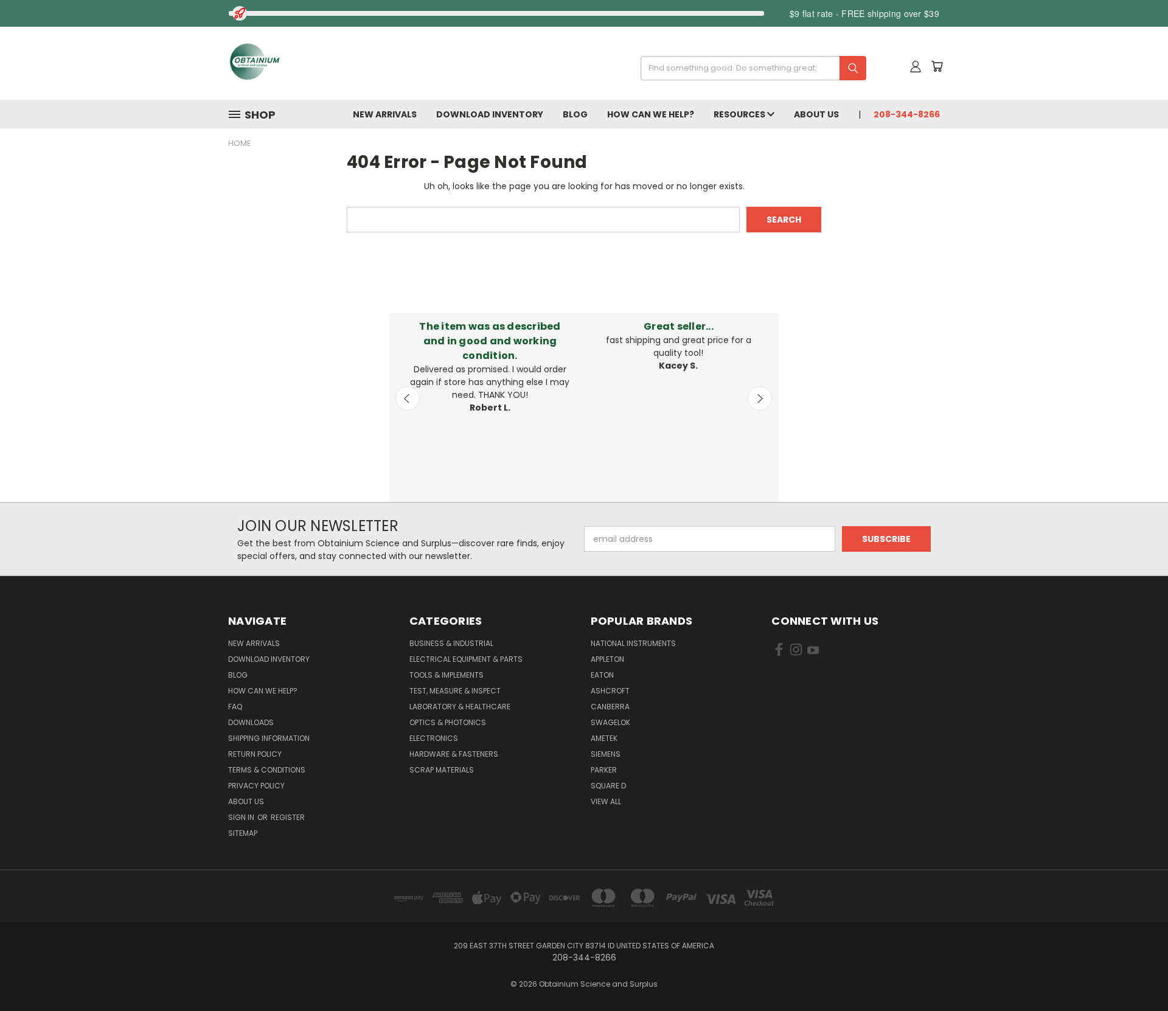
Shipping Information (269, 738)
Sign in (242, 817)
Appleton (607, 659)
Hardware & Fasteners (453, 754)
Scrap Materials (441, 770)
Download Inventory (489, 114)
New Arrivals (385, 114)
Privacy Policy (256, 785)
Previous (407, 398)
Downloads (251, 722)
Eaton (602, 675)
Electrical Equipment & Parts (466, 659)
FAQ (235, 706)
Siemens (605, 754)
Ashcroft (610, 691)
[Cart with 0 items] (937, 66)
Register (288, 817)
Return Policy (255, 754)
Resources (740, 114)
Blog (575, 114)
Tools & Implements (446, 675)
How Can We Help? (650, 114)
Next (760, 398)
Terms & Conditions (266, 770)
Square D (608, 785)
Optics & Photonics (447, 722)
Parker (604, 770)
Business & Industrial (451, 643)
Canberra (610, 706)
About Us (816, 114)
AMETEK (604, 738)
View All (606, 801)
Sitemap (242, 833)
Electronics (433, 738)
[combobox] (749, 68)
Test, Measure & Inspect (455, 691)
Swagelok (610, 722)
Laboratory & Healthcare (459, 706)
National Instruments (633, 643)
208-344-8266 (907, 114)
